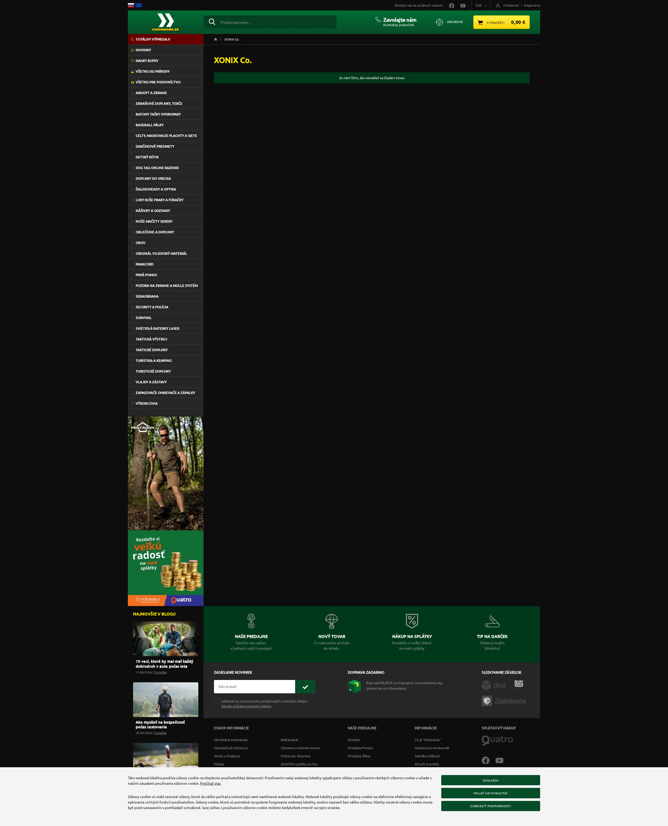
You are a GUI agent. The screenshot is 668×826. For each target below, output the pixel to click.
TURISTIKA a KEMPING (154, 360)
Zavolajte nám (399, 19)
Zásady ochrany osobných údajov (246, 706)
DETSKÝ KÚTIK (147, 157)
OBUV (140, 242)
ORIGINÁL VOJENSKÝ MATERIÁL (161, 253)
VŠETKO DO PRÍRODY (153, 71)
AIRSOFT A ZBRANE (151, 92)
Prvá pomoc (146, 274)
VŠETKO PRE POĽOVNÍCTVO (158, 82)
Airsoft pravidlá (427, 764)
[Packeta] (505, 700)
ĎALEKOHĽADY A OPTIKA (156, 189)
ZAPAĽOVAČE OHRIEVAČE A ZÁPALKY (165, 392)
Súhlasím (490, 780)
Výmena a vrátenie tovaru (300, 748)
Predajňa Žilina (359, 756)
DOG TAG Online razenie (157, 167)
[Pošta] (517, 684)
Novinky (143, 50)
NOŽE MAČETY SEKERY (154, 221)
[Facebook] (489, 760)
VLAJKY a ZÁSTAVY (151, 382)
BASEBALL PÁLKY (150, 125)
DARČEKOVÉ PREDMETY (155, 146)
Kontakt (354, 739)
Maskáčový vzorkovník (432, 748)
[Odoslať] (305, 686)
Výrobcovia (147, 403)
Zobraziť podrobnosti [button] (490, 806)
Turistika (160, 672)
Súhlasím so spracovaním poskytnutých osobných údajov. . (264, 703)
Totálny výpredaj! (153, 39)
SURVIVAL (144, 317)
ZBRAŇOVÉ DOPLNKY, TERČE (159, 103)
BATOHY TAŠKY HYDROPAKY (158, 114)
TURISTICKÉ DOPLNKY (153, 371)
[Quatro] (497, 740)
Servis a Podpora (227, 756)
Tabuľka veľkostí (427, 756)
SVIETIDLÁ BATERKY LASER (157, 328)
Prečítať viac (210, 783)
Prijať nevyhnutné (491, 793)
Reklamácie (289, 739)
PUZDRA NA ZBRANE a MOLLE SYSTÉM (167, 285)
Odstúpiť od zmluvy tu (231, 748)
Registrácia (532, 5)
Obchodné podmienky (231, 739)
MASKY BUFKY (147, 60)
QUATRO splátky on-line (299, 764)
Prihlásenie (511, 5)
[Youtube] (502, 760)
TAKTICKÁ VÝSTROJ (151, 339)
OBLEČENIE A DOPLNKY (155, 232)
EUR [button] (479, 5)
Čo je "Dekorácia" (428, 739)
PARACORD (144, 264)
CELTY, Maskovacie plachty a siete (166, 135)
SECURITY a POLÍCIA (152, 307)
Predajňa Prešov (360, 748)
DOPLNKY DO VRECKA (153, 178)
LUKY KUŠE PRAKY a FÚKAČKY (159, 199)
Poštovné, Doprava (295, 756)
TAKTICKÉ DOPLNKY (152, 349)
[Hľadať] (212, 21)
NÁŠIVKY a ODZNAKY (153, 210)
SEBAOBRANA (147, 296)
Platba (219, 764)
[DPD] (497, 684)
